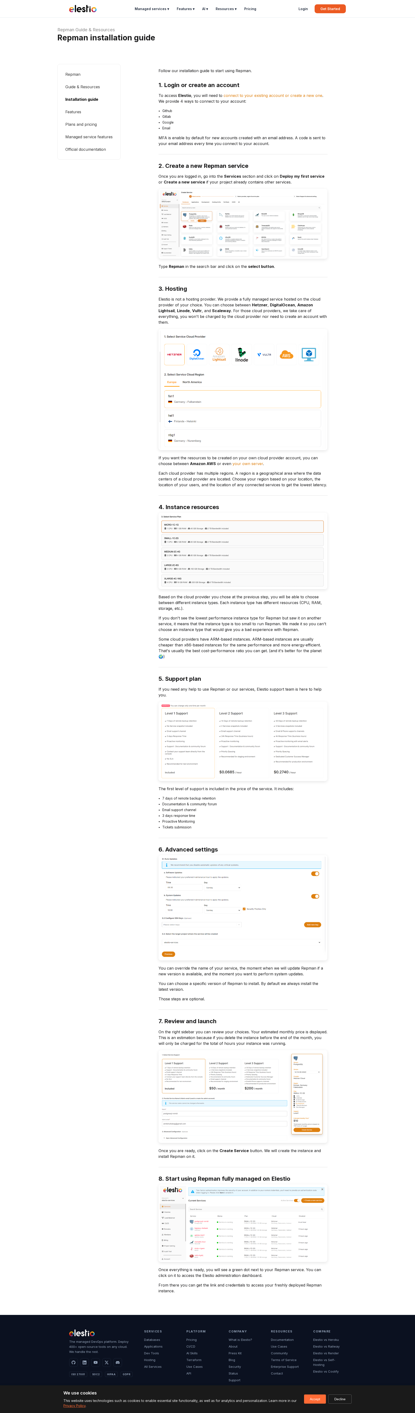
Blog (232, 1360)
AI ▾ (205, 9)
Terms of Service (284, 1360)
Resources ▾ (226, 9)
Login (303, 9)
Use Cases (194, 1367)
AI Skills (192, 1353)
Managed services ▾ (152, 9)
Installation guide (81, 99)
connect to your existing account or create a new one (273, 95)
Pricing (250, 9)
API (188, 1373)
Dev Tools (151, 1353)
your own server (247, 463)
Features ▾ (186, 9)
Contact (277, 1373)
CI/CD (190, 1346)
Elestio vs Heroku (326, 1340)
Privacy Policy (74, 1406)
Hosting (149, 1360)
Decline (340, 1399)
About (233, 1346)
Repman (65, 29)
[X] (106, 1362)
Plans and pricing (81, 124)
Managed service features (89, 136)
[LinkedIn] (84, 1362)
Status (233, 1373)
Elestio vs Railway (326, 1346)
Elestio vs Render (326, 1353)
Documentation (282, 1340)
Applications (153, 1346)
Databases (152, 1340)
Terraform (193, 1360)
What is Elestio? (240, 1340)
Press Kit (235, 1353)
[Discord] (117, 1362)
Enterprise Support (285, 1367)
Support (234, 1380)
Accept (315, 1399)
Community (279, 1353)
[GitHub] (73, 1362)
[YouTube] (95, 1362)
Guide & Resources (95, 29)
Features (73, 111)
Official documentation (85, 149)
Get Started (330, 9)
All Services (153, 1367)
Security (235, 1367)
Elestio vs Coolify (326, 1371)
